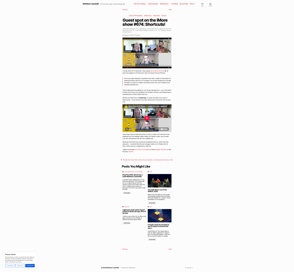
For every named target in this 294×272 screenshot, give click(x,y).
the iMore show (157, 71)
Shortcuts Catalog (139, 4)
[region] (20, 260)
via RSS (131, 151)
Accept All (30, 265)
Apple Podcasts (161, 149)
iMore (136, 160)
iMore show (142, 160)
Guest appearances (135, 15)
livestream (149, 160)
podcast (160, 160)
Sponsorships (184, 4)
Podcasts (156, 15)
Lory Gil (155, 160)
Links (136, 171)
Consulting (174, 4)
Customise (10, 265)
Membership (164, 4)
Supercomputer (153, 4)
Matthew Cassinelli (91, 4)
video (171, 160)
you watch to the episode (143, 149)
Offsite (163, 15)
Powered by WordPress (128, 267)
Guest (132, 160)
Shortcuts (148, 15)
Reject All (20, 265)
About (192, 4)
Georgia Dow (126, 160)
